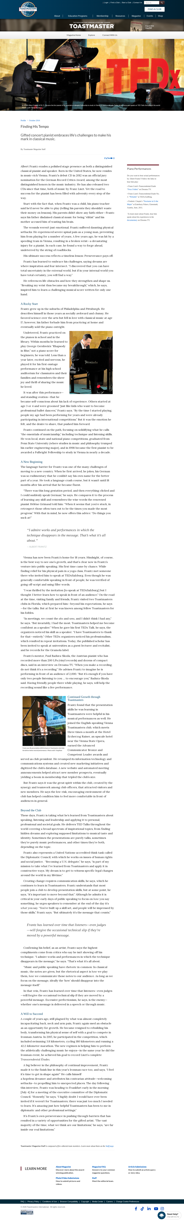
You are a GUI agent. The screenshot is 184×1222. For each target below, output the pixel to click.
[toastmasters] (92, 25)
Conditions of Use (49, 1201)
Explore (91, 35)
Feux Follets (133, 189)
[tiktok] (107, 158)
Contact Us (137, 3)
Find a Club (115, 3)
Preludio (133, 197)
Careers (109, 1201)
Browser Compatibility (69, 1201)
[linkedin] (109, 158)
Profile (23, 120)
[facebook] (105, 158)
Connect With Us (109, 35)
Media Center (97, 1201)
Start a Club (126, 3)
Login (106, 3)
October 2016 (34, 120)
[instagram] (114, 158)
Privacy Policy (33, 1201)
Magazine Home (74, 35)
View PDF (148, 28)
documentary (132, 220)
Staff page (110, 1146)
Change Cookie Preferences (127, 1201)
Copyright (85, 1201)
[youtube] (111, 158)
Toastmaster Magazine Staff (34, 149)
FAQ (22, 1201)
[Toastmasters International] (28, 9)
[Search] (162, 3)
